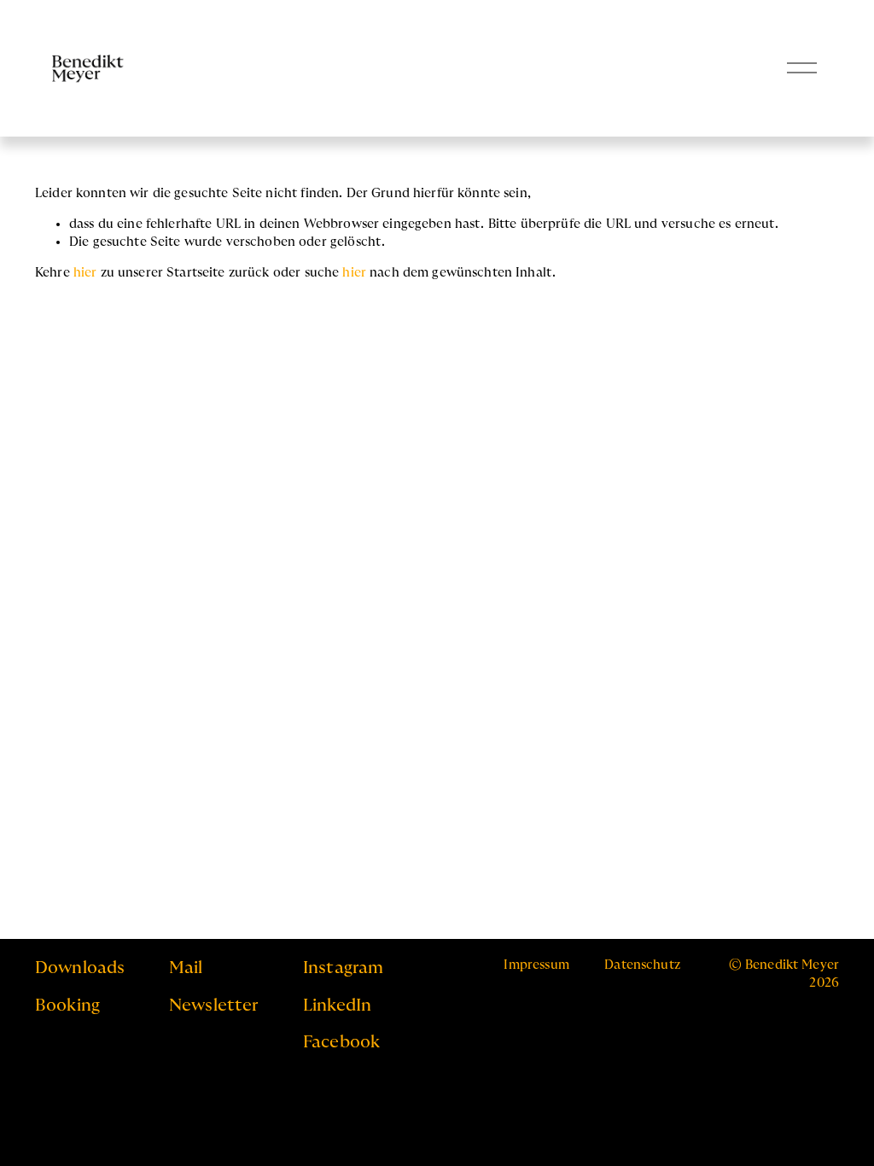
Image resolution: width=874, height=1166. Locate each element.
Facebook (341, 1042)
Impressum (536, 965)
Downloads (80, 968)
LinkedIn (337, 1005)
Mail (186, 968)
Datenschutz (642, 965)
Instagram (343, 968)
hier (85, 272)
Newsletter (213, 1005)
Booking (67, 1005)
